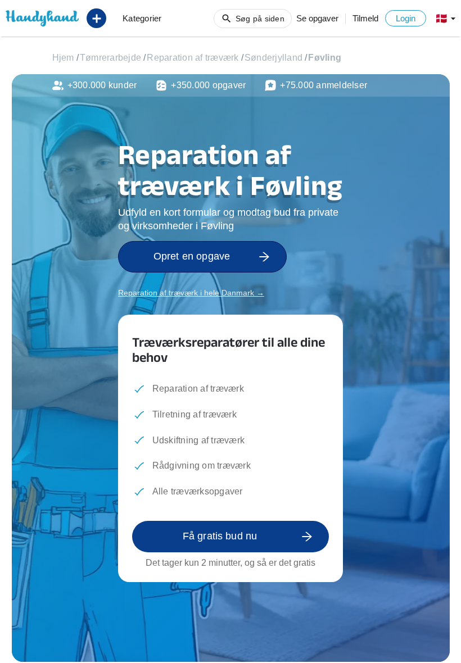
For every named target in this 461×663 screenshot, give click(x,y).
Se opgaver (317, 18)
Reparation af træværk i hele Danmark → (191, 292)
